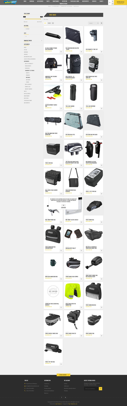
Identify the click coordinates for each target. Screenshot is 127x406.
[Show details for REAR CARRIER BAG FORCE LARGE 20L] (93, 64)
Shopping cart (120, 2)
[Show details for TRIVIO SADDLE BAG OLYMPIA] (73, 262)
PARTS (25, 91)
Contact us (46, 383)
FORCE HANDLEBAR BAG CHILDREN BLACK (50, 247)
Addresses (66, 386)
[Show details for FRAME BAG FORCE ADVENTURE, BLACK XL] (53, 291)
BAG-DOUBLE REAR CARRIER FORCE (51, 190)
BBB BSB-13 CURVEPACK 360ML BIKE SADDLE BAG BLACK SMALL (91, 248)
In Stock (27, 29)
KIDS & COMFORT (28, 84)
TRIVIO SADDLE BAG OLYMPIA (72, 276)
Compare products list (101, 23)
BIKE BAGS (28, 77)
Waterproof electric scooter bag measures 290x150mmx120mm (91, 163)
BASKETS (27, 72)
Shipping (46, 386)
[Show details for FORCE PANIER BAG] (93, 206)
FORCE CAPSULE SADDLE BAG (51, 333)
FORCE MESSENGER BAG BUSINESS (71, 190)
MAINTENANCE (26, 96)
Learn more (63, 207)
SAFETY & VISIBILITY (29, 63)
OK (63, 205)
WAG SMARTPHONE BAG (50, 220)
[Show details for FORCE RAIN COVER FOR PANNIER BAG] (73, 291)
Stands (27, 82)
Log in (113, 1)
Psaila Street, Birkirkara (31, 383)
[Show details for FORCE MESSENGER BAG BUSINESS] (73, 177)
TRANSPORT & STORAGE (29, 70)
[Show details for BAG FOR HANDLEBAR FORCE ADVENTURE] (53, 120)
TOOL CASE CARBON (70, 106)
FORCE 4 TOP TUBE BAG (91, 191)
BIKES (25, 47)
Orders (65, 383)
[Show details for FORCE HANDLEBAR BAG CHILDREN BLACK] (53, 234)
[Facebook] (61, 397)
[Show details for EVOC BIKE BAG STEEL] (73, 120)
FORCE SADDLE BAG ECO (71, 333)
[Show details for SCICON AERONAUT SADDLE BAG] (53, 92)
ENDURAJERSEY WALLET (71, 248)
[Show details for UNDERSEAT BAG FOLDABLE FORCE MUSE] (53, 64)
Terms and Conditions (49, 390)
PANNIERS (28, 75)
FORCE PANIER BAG (90, 220)
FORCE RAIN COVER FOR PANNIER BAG (71, 304)
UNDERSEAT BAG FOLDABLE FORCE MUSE (51, 77)
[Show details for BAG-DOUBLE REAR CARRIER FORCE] (53, 177)
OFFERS (25, 49)
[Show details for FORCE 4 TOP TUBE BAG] (93, 177)
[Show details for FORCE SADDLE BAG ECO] (73, 319)
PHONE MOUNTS (28, 66)
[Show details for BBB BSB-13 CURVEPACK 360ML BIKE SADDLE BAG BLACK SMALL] (93, 234)
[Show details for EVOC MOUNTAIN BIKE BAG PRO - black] (73, 35)
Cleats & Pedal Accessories (29, 59)
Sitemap (66, 390)
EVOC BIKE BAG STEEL (70, 134)
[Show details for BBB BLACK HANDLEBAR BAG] (53, 262)
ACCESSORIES (26, 61)
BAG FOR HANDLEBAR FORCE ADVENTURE (51, 134)
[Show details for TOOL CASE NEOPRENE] (93, 92)
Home (49, 6)
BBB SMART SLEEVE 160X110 (72, 220)
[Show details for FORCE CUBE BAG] (53, 149)
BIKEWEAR (26, 52)
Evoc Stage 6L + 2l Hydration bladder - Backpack (71, 78)
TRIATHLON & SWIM (28, 100)
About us (46, 393)
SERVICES (26, 54)
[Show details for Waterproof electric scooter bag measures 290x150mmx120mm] (93, 149)
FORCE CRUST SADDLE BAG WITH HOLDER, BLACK (91, 276)
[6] (24, 19)
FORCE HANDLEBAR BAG (91, 305)
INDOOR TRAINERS (28, 89)
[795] (41, 19)
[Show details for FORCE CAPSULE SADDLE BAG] (53, 319)
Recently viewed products (70, 388)
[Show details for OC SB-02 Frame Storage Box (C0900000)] (53, 35)
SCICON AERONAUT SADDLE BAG (51, 105)
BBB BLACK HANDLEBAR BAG (51, 276)
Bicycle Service (27, 93)
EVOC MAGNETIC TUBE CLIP (92, 49)
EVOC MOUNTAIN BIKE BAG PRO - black (72, 48)
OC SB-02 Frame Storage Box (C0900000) (51, 48)
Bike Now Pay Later (28, 56)
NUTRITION (26, 98)
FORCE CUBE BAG (49, 163)
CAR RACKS (28, 79)
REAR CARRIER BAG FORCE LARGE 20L (91, 77)
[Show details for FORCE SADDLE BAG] (93, 319)
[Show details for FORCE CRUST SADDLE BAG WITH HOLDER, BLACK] (93, 262)
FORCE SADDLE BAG (90, 333)
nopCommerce (58, 403)
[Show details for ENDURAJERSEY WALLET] (73, 234)
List (53, 23)
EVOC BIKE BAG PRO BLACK (91, 134)
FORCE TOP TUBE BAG (50, 362)
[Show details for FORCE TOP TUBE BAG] (53, 348)
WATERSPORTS (27, 102)
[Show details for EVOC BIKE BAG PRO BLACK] (93, 120)
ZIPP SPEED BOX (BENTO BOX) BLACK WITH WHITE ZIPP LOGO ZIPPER (72, 163)
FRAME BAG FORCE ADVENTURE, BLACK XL (52, 304)
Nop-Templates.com (72, 403)
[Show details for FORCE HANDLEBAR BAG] (93, 291)
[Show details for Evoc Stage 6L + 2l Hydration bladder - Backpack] (73, 64)
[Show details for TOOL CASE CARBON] (73, 92)
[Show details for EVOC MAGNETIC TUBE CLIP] (93, 35)
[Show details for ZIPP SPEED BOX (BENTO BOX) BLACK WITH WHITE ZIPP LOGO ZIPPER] (73, 149)
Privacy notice (47, 388)
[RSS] (65, 397)
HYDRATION (27, 68)
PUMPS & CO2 (27, 86)
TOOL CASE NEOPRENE (90, 106)
